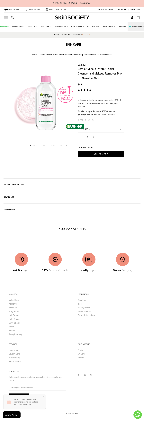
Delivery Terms (84, 311)
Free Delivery (14, 358)
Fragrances (14, 311)
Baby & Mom (14, 319)
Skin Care (13, 308)
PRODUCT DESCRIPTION (14, 185)
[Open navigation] (6, 17)
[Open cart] (138, 17)
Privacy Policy (84, 308)
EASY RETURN (34, 10)
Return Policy (15, 361)
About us (82, 300)
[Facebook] (79, 374)
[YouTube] (91, 374)
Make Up (13, 304)
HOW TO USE (9, 197)
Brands (12, 330)
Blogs (80, 304)
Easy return (14, 350)
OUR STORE (121, 10)
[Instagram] (85, 374)
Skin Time (81, 35)
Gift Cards (135, 10)
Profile (80, 350)
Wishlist (81, 358)
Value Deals (14, 300)
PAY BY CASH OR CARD (58, 10)
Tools (11, 327)
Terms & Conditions (86, 315)
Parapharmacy (15, 334)
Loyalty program (105, 10)
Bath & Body (14, 323)
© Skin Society (72, 414)
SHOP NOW (85, 3)
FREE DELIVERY (14, 10)
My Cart (81, 354)
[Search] (12, 17)
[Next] (66, 145)
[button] (86, 147)
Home (34, 54)
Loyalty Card (14, 354)
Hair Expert (14, 315)
